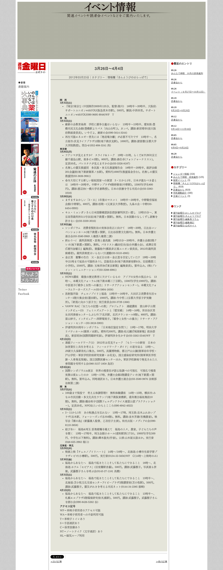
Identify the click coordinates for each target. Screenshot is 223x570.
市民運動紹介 (180, 193)
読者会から (176, 82)
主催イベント (180, 196)
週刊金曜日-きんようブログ (187, 216)
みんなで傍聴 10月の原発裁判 (187, 73)
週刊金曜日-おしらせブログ (187, 213)
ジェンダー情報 (181, 174)
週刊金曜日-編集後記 (183, 222)
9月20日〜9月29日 (180, 110)
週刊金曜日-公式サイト (185, 225)
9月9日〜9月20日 (180, 147)
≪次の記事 (56, 561)
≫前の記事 (161, 561)
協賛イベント (180, 180)
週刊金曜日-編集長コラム (186, 219)
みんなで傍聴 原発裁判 (185, 177)
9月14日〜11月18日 (181, 129)
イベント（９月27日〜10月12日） (188, 92)
